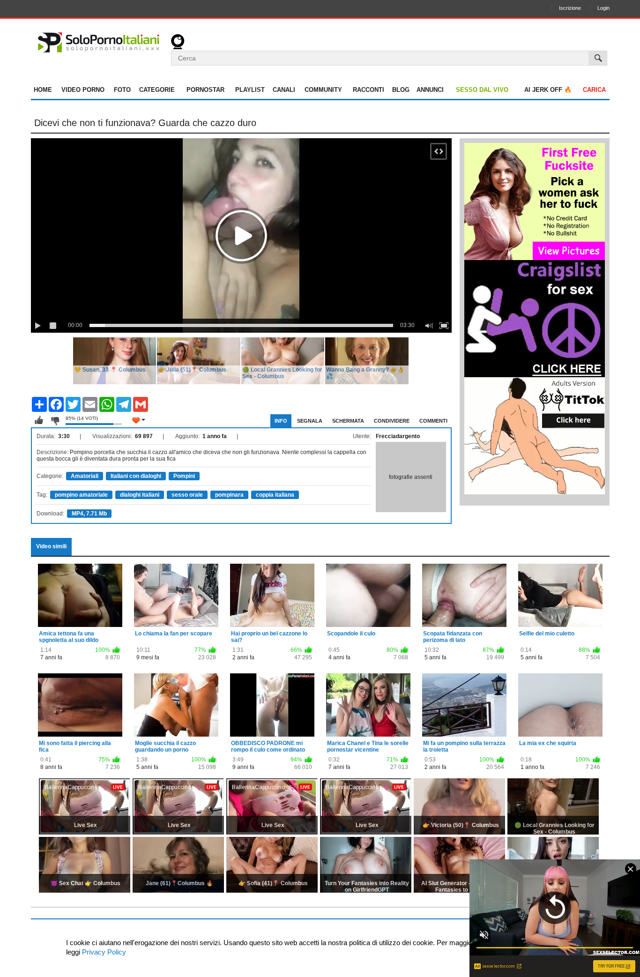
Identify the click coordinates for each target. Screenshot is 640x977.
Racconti (368, 89)
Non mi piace (55, 420)
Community (323, 89)
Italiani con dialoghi (136, 476)
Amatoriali (84, 476)
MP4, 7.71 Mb (89, 513)
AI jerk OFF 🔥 (548, 89)
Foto (122, 89)
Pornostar (205, 89)
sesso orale (187, 495)
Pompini (184, 476)
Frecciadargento (398, 436)
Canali (284, 89)
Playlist (250, 89)
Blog (400, 89)
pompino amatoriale (81, 495)
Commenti (433, 421)
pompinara (229, 495)
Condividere (391, 421)
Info (281, 421)
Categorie (157, 89)
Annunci (430, 89)
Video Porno (82, 89)
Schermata (348, 421)
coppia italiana (275, 495)
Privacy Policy (103, 952)
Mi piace (39, 420)
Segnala (309, 421)
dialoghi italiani (139, 495)
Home (43, 89)
